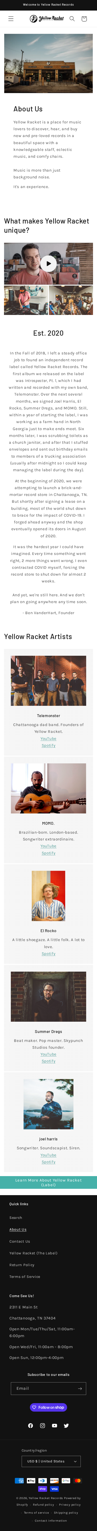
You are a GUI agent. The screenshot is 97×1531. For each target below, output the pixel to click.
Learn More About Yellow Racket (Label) (48, 1182)
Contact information (51, 1520)
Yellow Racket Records (46, 1498)
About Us (18, 1229)
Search (15, 1217)
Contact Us (19, 1241)
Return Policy (21, 1265)
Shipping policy (66, 1512)
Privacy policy (70, 1504)
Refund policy (43, 1504)
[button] (11, 19)
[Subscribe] (80, 1388)
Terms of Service (24, 1276)
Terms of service (36, 1512)
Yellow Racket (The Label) (33, 1253)
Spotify (49, 745)
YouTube (48, 738)
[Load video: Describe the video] (48, 264)
